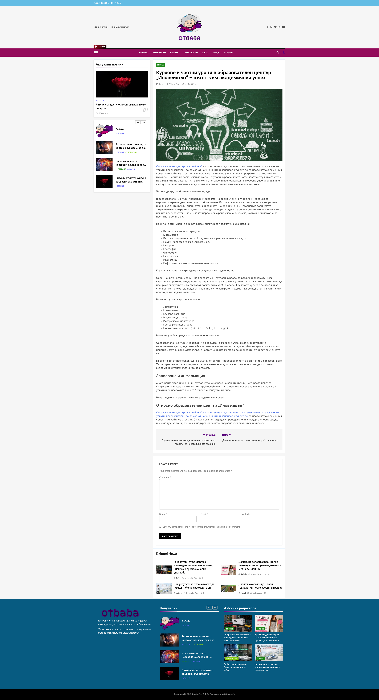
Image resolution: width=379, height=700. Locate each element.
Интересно (159, 52)
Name (163, 514)
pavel (161, 84)
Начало (143, 52)
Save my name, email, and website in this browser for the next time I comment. (201, 526)
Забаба (120, 129)
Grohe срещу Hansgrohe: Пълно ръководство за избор (236, 667)
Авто (205, 52)
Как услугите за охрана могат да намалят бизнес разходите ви (267, 667)
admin (244, 574)
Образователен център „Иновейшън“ (179, 166)
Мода (215, 52)
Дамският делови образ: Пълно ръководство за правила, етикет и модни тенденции (260, 565)
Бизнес (174, 52)
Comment (165, 477)
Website (246, 514)
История (100, 100)
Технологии (190, 52)
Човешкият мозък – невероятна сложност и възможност (130, 165)
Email (204, 514)
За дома (228, 52)
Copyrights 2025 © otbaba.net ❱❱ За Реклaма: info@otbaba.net (205, 694)
